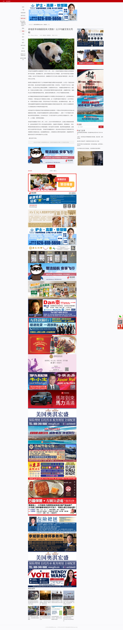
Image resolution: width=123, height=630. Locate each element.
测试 (70, 627)
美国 (23, 31)
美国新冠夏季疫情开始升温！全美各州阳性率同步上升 (45, 618)
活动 (23, 48)
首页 (4, 1)
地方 (23, 37)
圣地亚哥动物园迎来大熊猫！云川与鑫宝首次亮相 (59, 142)
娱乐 (23, 42)
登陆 (72, 627)
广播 (23, 10)
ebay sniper (75, 627)
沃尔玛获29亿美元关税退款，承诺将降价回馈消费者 (33, 618)
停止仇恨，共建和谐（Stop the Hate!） (23, 23)
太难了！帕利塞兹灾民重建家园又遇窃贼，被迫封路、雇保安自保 (45, 602)
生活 (23, 39)
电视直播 (23, 12)
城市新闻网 (8, 1)
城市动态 (23, 45)
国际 (23, 28)
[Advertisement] (88, 176)
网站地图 (67, 627)
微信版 (45, 24)
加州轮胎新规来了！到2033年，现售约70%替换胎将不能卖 (57, 618)
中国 (23, 34)
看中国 (23, 51)
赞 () (51, 166)
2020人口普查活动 (23, 54)
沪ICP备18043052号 (61, 627)
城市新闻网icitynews (38, 24)
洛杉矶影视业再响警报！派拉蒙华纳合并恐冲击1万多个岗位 (33, 602)
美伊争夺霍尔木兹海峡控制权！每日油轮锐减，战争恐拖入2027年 (68, 602)
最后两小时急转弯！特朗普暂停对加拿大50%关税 (57, 601)
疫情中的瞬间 (23, 58)
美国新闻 (49, 35)
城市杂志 (23, 15)
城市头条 (23, 18)
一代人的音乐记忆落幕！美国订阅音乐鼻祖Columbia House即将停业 (68, 618)
